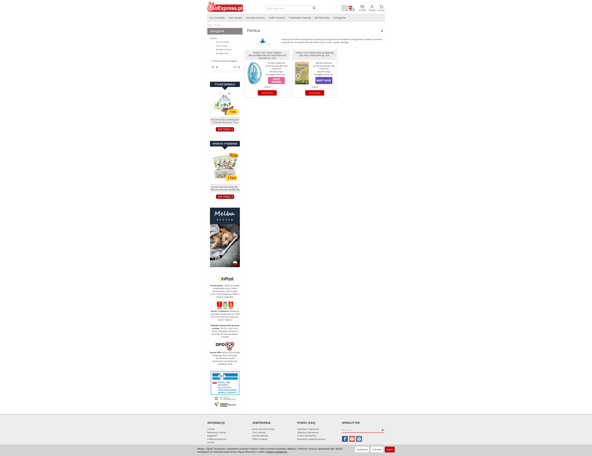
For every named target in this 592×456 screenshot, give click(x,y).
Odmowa (377, 449)
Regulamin (212, 435)
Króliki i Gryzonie (277, 17)
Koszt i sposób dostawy (263, 429)
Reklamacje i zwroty (216, 432)
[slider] (212, 71)
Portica (213, 38)
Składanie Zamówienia (308, 432)
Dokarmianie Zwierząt (300, 17)
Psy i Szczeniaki (217, 17)
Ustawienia (361, 449)
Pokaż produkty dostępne (225, 61)
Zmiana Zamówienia (306, 435)
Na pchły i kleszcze (255, 17)
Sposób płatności (260, 435)
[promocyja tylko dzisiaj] (225, 107)
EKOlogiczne (339, 17)
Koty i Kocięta (235, 17)
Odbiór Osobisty (259, 439)
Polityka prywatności (216, 439)
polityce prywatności (277, 451)
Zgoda (389, 449)
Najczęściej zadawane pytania (311, 439)
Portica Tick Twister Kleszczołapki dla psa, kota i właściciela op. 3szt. (315, 54)
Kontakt (211, 442)
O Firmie (211, 429)
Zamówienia (261, 422)
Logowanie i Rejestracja (308, 429)
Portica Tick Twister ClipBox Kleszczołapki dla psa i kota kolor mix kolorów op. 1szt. (267, 55)
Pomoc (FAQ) (306, 422)
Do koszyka (267, 92)
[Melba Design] (225, 237)
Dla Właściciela (321, 17)
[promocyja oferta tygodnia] (225, 170)
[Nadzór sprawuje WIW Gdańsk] (225, 404)
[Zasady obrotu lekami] (225, 398)
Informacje (216, 422)
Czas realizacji (259, 432)
